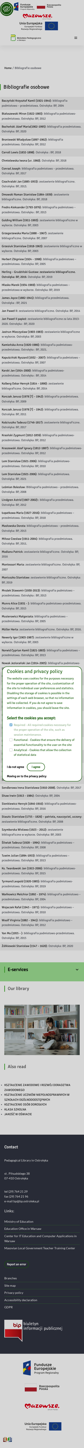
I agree (36, 767)
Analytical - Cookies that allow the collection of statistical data (43, 752)
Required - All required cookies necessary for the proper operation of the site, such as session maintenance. (42, 729)
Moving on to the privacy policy (27, 776)
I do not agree (16, 767)
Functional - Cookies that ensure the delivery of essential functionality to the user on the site (44, 742)
